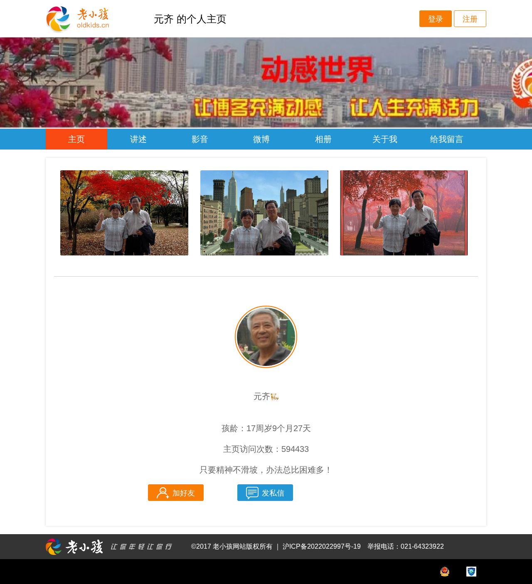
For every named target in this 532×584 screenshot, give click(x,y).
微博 (261, 139)
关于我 (384, 139)
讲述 (138, 139)
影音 (200, 139)
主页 (76, 139)
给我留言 (446, 139)
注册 (470, 19)
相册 (323, 139)
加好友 (183, 493)
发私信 (273, 493)
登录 (435, 19)
